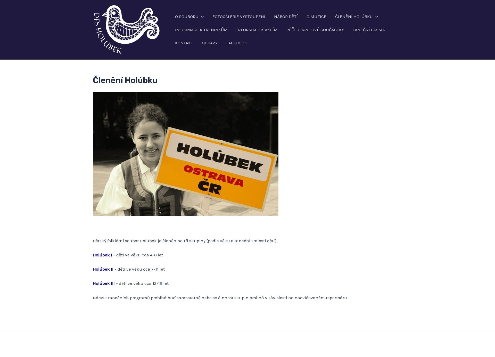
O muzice (316, 16)
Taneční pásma (369, 29)
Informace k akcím (257, 29)
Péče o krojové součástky (315, 29)
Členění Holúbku (354, 16)
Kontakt (184, 42)
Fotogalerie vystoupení (238, 16)
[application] (201, 16)
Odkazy (210, 42)
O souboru (187, 16)
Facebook (236, 42)
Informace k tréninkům (201, 29)
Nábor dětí (286, 16)
